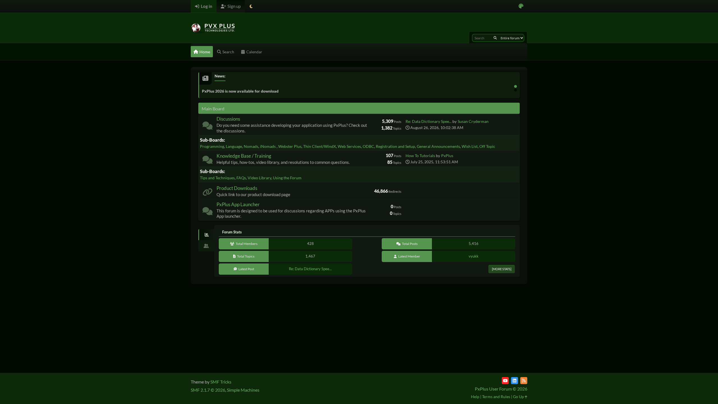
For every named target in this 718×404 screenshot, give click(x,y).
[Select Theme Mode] (251, 6)
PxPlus (447, 155)
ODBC (368, 146)
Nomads (251, 146)
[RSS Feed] (523, 380)
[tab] (206, 234)
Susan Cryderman (473, 121)
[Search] (495, 38)
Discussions (228, 119)
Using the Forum (287, 177)
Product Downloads (237, 188)
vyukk (473, 256)
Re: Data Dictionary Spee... (429, 121)
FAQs (241, 177)
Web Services (349, 146)
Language (234, 146)
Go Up (519, 396)
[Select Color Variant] (521, 6)
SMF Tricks (220, 381)
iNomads (268, 146)
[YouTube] (505, 380)
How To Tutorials (420, 155)
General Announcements (438, 146)
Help (475, 396)
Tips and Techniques (217, 177)
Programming (212, 146)
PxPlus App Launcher (238, 204)
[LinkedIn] (514, 380)
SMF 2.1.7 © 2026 (208, 389)
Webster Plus (290, 146)
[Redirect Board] (207, 193)
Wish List (470, 146)
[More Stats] (501, 269)
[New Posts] (207, 126)
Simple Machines (243, 389)
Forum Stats (232, 232)
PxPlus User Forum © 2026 (501, 388)
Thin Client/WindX (319, 146)
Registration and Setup (395, 146)
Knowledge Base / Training (244, 156)
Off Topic (487, 146)
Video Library (259, 177)
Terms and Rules (496, 396)
